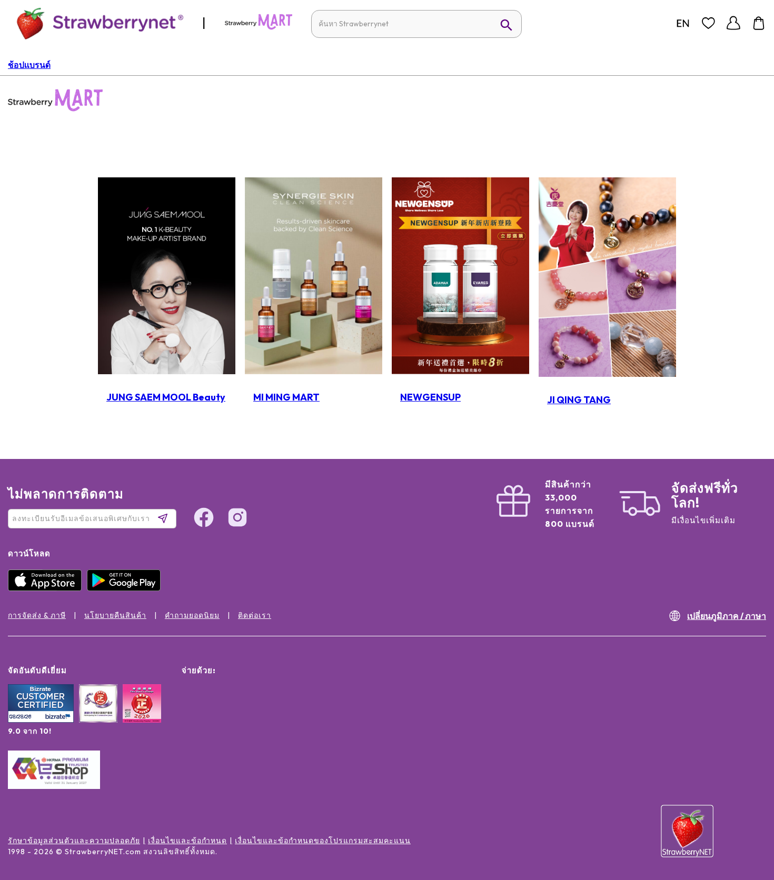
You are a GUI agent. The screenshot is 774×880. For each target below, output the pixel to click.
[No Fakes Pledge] (142, 714)
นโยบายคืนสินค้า (115, 615)
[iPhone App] (47, 588)
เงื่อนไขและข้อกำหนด (187, 840)
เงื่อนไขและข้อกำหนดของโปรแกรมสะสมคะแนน (323, 840)
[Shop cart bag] (758, 23)
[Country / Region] (683, 23)
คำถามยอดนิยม (192, 615)
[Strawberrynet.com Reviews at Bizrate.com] (41, 720)
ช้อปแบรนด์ (29, 64)
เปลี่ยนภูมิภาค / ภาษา (726, 616)
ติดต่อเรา (254, 615)
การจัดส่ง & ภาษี (37, 615)
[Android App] (126, 588)
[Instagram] (744, 815)
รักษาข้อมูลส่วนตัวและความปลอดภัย (74, 840)
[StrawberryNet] (95, 23)
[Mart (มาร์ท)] (258, 27)
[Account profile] (733, 23)
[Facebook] (744, 775)
